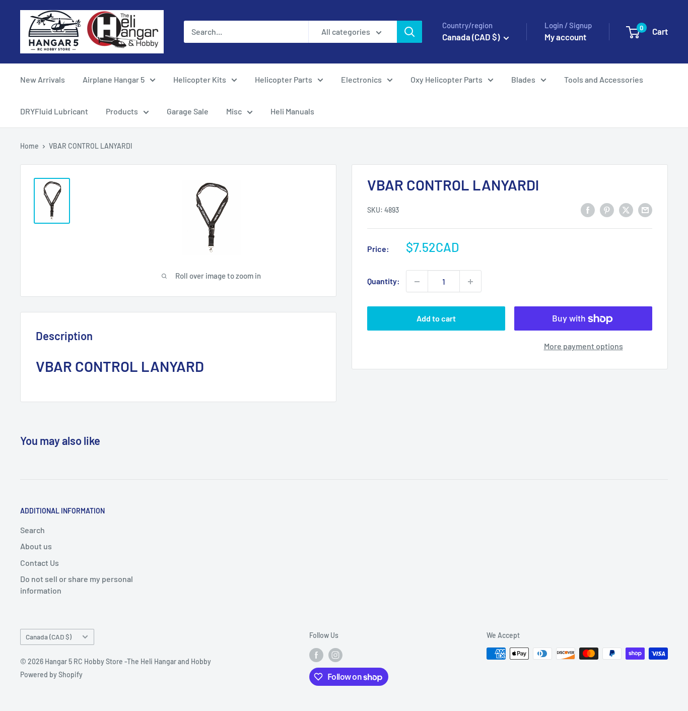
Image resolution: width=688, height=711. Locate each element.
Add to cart (436, 319)
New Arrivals (42, 79)
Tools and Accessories (603, 79)
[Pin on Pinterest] (607, 209)
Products (122, 111)
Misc (234, 111)
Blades (523, 79)
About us (36, 546)
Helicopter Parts (283, 79)
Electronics (361, 79)
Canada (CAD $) (49, 636)
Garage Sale (188, 111)
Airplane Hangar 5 (114, 79)
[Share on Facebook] (588, 209)
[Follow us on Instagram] (335, 655)
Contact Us (39, 562)
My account (565, 37)
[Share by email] (645, 209)
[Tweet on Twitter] (626, 209)
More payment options (583, 346)
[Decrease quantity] (417, 281)
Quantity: (383, 281)
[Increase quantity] (470, 281)
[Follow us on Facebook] (316, 655)
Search (32, 530)
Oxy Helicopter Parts (446, 79)
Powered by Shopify (51, 674)
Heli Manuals (292, 111)
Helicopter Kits (199, 79)
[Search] (409, 32)
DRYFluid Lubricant (54, 111)
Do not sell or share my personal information (76, 584)
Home (29, 146)
